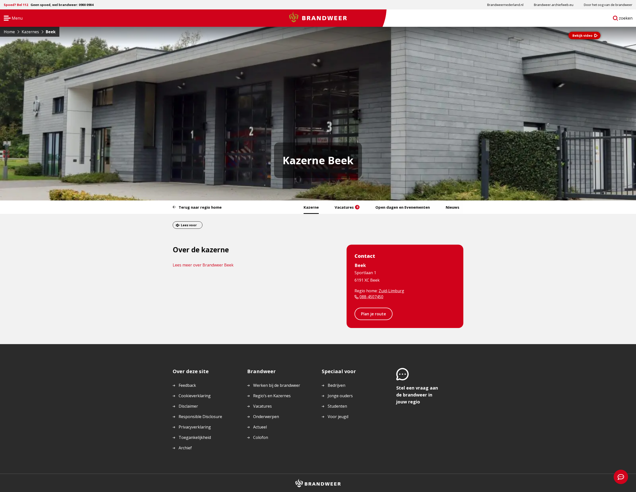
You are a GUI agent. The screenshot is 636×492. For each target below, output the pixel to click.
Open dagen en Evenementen (402, 207)
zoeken (626, 19)
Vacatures (346, 207)
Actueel (260, 427)
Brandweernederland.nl (505, 4)
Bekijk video (582, 35)
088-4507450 (371, 296)
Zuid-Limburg (391, 291)
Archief (185, 448)
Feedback (187, 385)
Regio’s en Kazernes (272, 395)
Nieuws (452, 207)
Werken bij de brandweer (276, 385)
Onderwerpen (266, 416)
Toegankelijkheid (195, 437)
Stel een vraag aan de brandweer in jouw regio (417, 395)
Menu (11, 18)
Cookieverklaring (195, 395)
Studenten (337, 406)
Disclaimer (188, 406)
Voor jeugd (338, 416)
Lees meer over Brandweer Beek (203, 265)
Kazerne (311, 207)
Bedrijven (336, 385)
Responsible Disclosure (200, 416)
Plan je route (373, 314)
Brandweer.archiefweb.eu (553, 4)
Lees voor (189, 225)
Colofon (260, 437)
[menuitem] (505, 4)
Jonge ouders (340, 395)
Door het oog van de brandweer (608, 4)
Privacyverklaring (195, 427)
